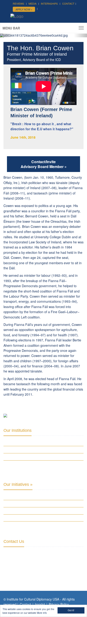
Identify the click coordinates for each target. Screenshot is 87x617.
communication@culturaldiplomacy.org (31, 574)
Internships (49, 3)
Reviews (18, 3)
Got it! (71, 610)
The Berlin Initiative (17, 510)
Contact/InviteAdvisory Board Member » (44, 164)
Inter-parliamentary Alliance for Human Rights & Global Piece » (38, 466)
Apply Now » (24, 9)
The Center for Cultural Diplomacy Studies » (36, 449)
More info (42, 612)
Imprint (40, 604)
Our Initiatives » (17, 484)
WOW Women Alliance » (19, 496)
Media (32, 3)
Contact (68, 3)
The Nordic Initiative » (19, 518)
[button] (6, 35)
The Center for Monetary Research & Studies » (37, 456)
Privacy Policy (59, 604)
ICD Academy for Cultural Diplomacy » (31, 442)
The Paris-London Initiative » (23, 503)
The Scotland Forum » (19, 525)
